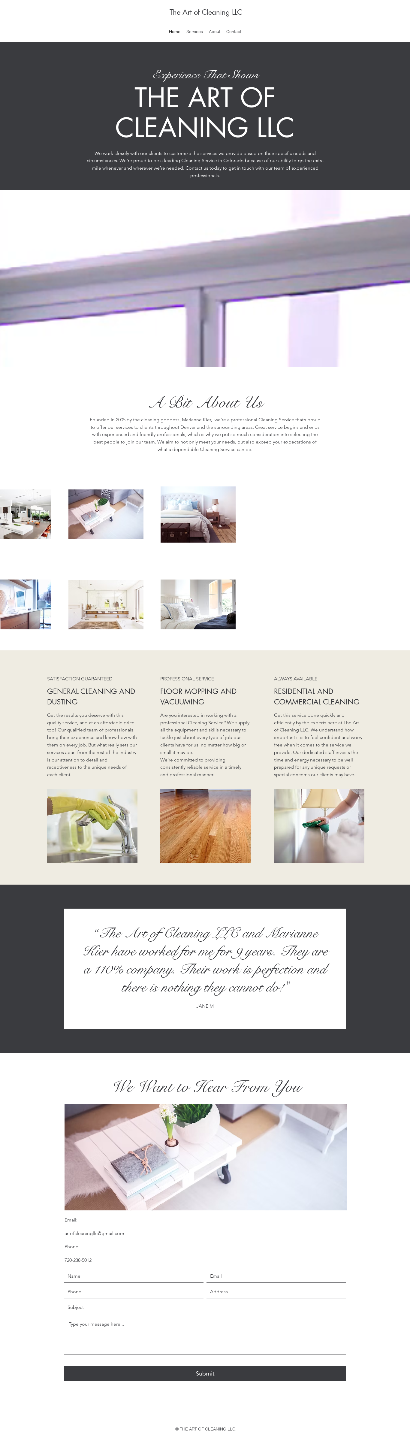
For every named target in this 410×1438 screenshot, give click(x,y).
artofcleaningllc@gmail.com (94, 1233)
